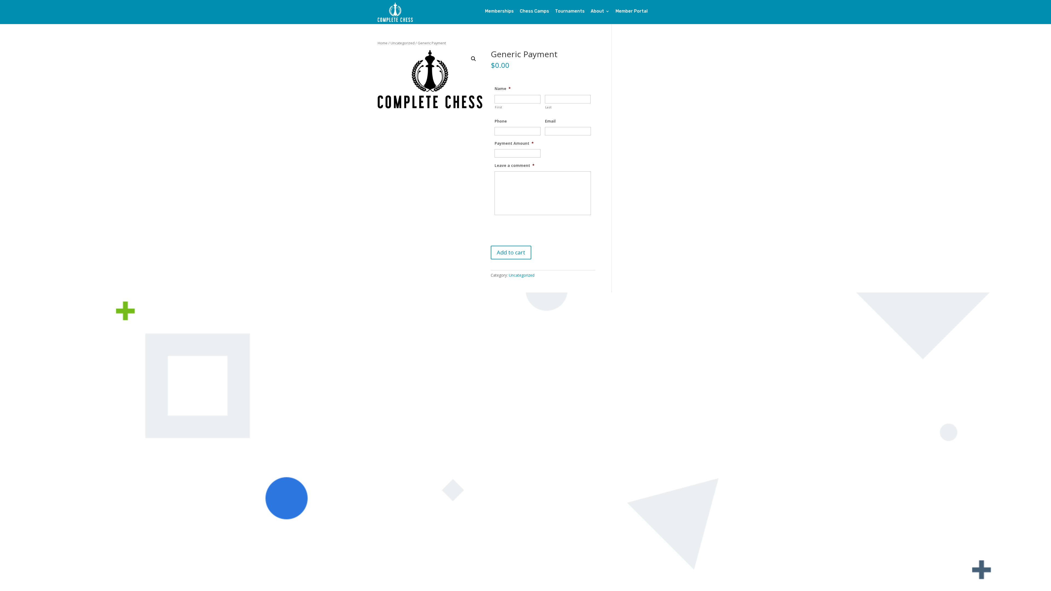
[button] (473, 59)
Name (503, 88)
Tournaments (570, 11)
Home (383, 42)
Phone (501, 121)
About (597, 11)
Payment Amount (514, 143)
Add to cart (511, 252)
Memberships (499, 11)
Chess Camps (534, 11)
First (498, 107)
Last (548, 107)
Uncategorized (403, 42)
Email (550, 121)
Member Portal (632, 11)
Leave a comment (515, 165)
